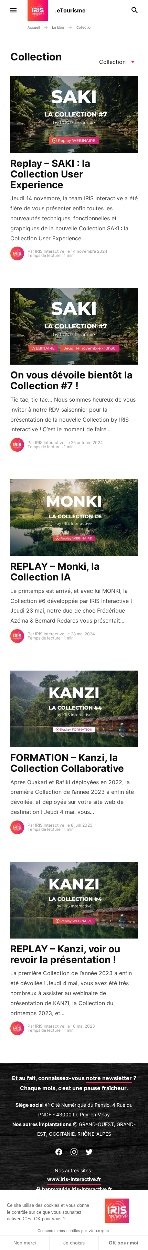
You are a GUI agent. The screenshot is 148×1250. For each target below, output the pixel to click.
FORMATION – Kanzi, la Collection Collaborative (67, 763)
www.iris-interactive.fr (74, 1179)
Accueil (34, 27)
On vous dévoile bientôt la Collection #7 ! (71, 380)
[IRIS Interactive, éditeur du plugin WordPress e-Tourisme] (41, 10)
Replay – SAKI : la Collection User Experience (50, 174)
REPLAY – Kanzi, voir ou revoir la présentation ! (65, 954)
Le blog (58, 27)
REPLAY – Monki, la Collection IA (54, 571)
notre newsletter (109, 1078)
